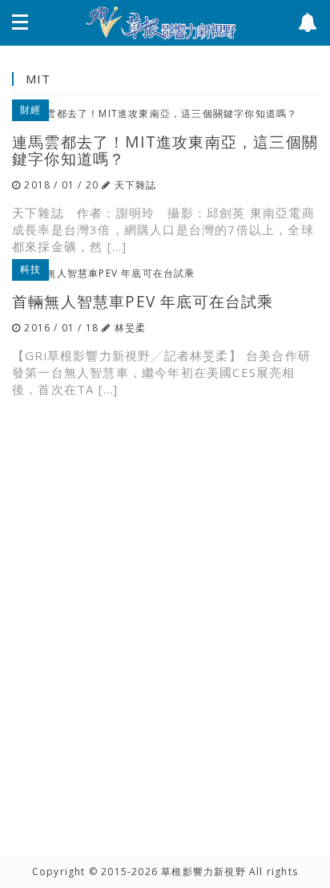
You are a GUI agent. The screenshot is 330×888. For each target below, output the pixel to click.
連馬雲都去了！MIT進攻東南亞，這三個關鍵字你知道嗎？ (165, 150)
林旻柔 (131, 328)
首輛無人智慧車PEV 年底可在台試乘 (143, 301)
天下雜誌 (136, 185)
